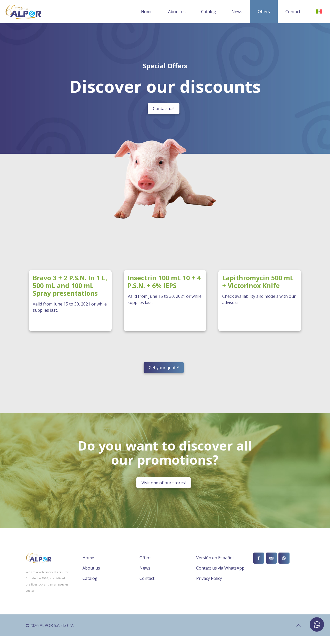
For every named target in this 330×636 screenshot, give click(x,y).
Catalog (89, 578)
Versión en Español (215, 558)
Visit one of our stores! (164, 483)
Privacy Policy (209, 578)
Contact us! (163, 108)
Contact (146, 578)
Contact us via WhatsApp (220, 568)
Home (88, 558)
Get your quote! (164, 367)
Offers (145, 558)
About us (91, 568)
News (144, 568)
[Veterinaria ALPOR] (23, 11)
